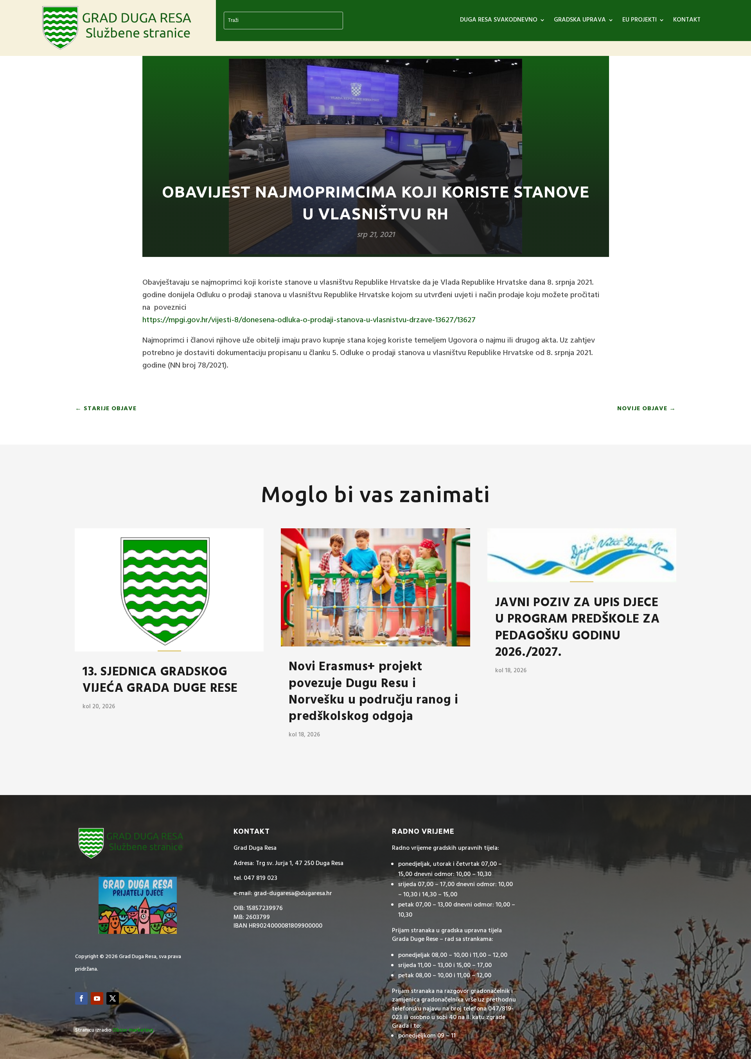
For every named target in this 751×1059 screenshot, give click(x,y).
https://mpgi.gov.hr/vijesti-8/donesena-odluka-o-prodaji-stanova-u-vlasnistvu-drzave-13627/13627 (309, 320)
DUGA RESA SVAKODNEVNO (498, 21)
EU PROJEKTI (639, 21)
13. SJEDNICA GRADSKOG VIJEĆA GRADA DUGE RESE (160, 680)
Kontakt (687, 21)
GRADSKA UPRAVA (580, 21)
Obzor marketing (133, 1030)
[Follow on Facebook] (81, 998)
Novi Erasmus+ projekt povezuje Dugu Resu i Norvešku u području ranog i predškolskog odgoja (373, 692)
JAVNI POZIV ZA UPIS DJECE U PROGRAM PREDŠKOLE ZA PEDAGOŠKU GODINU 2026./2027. (577, 627)
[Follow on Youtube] (97, 998)
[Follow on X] (112, 998)
